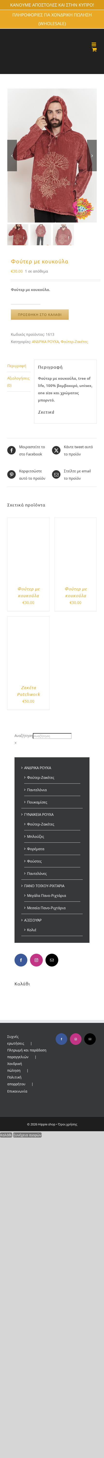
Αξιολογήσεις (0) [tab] (18, 382)
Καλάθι (6, 1135)
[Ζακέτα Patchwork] (28, 620)
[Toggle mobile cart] (94, 49)
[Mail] (51, 960)
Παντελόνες (37, 873)
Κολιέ (31, 929)
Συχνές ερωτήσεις (15, 1040)
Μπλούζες (35, 836)
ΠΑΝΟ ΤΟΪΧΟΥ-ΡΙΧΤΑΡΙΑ (44, 885)
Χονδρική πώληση (14, 1067)
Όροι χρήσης (67, 1124)
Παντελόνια (37, 789)
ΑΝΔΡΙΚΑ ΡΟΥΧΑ (45, 341)
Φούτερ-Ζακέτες (74, 341)
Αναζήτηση (24, 735)
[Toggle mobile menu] (94, 44)
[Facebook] (21, 960)
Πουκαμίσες (37, 802)
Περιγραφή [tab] (16, 365)
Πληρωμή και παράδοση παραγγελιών (26, 1053)
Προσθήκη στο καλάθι (40, 314)
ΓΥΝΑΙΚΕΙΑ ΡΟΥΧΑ (38, 814)
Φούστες (34, 861)
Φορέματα (35, 848)
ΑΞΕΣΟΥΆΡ (33, 920)
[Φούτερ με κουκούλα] (28, 521)
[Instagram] (36, 960)
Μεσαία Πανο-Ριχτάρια (46, 907)
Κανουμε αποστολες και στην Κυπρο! (52, 5)
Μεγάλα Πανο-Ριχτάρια (46, 895)
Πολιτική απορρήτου (16, 1080)
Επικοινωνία (17, 1091)
